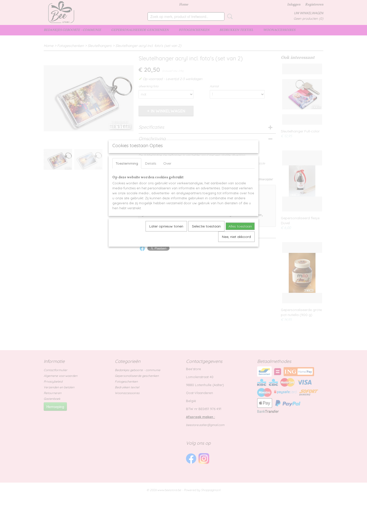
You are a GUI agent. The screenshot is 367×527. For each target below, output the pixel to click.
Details (150, 163)
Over (167, 163)
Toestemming (127, 163)
